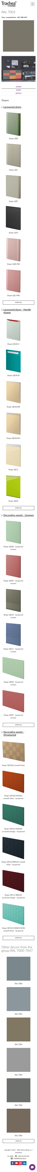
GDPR (11, 1156)
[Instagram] (20, 1163)
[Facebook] (13, 1163)
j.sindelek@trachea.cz (20, 1158)
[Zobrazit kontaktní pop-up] (32, 1167)
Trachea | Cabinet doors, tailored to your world (9, 4)
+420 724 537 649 (23, 1156)
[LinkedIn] (24, 1163)
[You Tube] (17, 1163)
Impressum (18, 1152)
